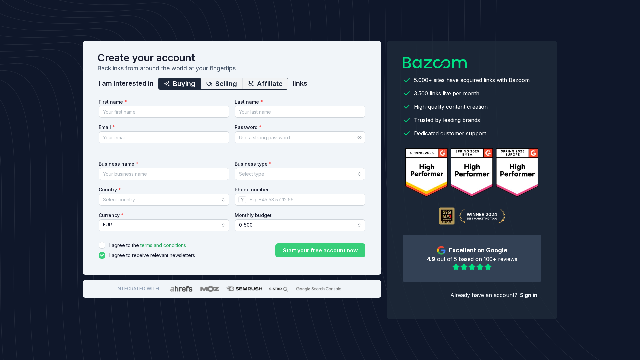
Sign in (528, 295)
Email (107, 127)
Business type (253, 164)
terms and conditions (163, 245)
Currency (111, 215)
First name (113, 102)
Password (248, 127)
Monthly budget (253, 215)
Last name (249, 102)
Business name (118, 164)
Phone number (252, 189)
